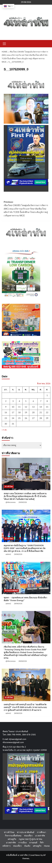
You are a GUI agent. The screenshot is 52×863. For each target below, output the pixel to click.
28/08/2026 (18, 604)
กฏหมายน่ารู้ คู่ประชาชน (30, 839)
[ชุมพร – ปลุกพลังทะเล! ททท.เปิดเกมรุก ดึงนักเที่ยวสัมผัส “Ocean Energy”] (26, 578)
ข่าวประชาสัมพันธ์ (11, 591)
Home (47, 846)
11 (19, 407)
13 (33, 407)
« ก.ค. (4, 430)
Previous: (26, 209)
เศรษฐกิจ (12, 839)
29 (47, 418)
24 (13, 418)
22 (47, 412)
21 (40, 412)
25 (19, 418)
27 (33, 418)
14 (40, 407)
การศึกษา (41, 832)
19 (26, 412)
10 (13, 407)
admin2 (8, 554)
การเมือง (22, 843)
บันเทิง (27, 846)
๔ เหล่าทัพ (40, 836)
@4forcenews (11, 502)
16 (6, 412)
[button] (4, 43)
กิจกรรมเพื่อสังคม (13, 836)
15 (47, 407)
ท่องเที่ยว (8, 640)
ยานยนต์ (33, 843)
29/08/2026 (23, 502)
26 (26, 418)
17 (13, 412)
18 (19, 412)
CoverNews (34, 855)
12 (26, 407)
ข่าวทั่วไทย (9, 486)
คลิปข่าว (7, 846)
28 (40, 418)
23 (6, 418)
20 (33, 412)
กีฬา (42, 843)
